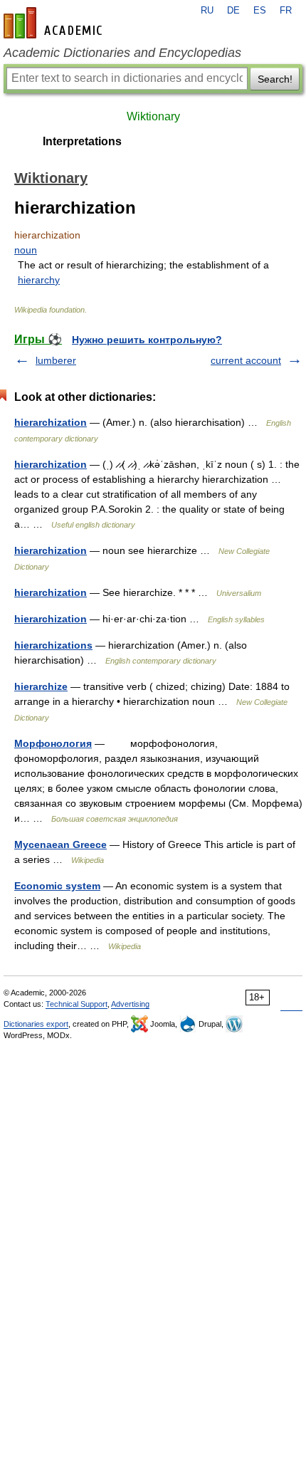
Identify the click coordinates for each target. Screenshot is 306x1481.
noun (25, 250)
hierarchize (41, 686)
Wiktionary (153, 116)
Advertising (130, 1004)
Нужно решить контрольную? (147, 339)
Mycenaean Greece (60, 844)
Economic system (57, 885)
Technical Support (76, 1004)
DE (233, 11)
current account (246, 360)
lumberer (56, 360)
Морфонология (53, 743)
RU (207, 11)
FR (286, 11)
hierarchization (50, 422)
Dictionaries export (36, 1024)
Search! (275, 79)
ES (259, 11)
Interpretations (82, 141)
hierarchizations (53, 645)
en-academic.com (55, 22)
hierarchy (39, 280)
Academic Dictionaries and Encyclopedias (122, 53)
